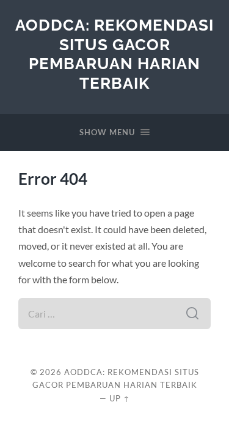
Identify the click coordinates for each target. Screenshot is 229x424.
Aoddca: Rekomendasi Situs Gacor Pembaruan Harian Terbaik (114, 53)
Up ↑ (119, 398)
